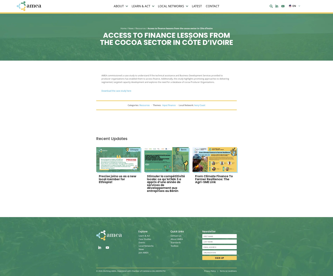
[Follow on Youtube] (283, 6)
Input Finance (169, 105)
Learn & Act (144, 235)
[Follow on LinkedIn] (277, 6)
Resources (141, 28)
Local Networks (146, 245)
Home (124, 28)
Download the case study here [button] (116, 90)
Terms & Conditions (228, 271)
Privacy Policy (210, 271)
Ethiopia (134, 149)
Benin (184, 149)
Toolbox (174, 245)
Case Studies (145, 239)
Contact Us (176, 235)
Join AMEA (143, 252)
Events (142, 242)
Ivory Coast (199, 105)
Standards (176, 242)
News (131, 28)
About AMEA (177, 239)
